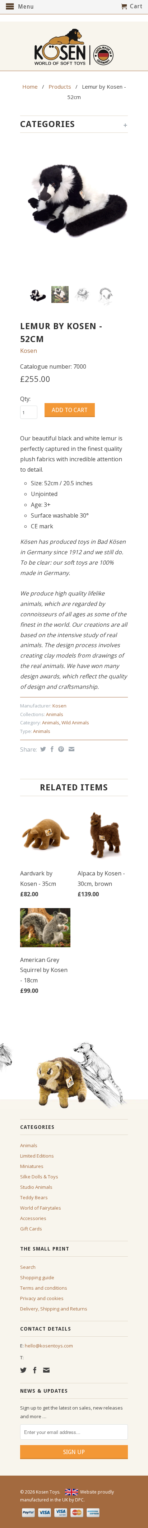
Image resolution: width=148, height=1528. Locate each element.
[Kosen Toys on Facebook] (35, 1370)
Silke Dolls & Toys (39, 1176)
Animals (54, 714)
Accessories (33, 1218)
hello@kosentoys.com (49, 1345)
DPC (79, 1500)
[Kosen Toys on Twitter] (23, 1370)
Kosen (28, 351)
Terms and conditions (43, 1288)
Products (59, 86)
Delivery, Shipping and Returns (53, 1308)
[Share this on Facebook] (51, 749)
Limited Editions (37, 1156)
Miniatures (31, 1166)
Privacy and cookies (42, 1298)
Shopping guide (37, 1277)
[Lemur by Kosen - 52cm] (74, 195)
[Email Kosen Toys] (46, 1370)
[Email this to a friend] (70, 749)
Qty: (25, 399)
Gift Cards (31, 1228)
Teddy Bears (34, 1197)
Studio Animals (36, 1187)
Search (28, 1267)
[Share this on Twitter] (42, 749)
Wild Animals (75, 722)
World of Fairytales (40, 1208)
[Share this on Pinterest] (60, 749)
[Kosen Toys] (74, 46)
